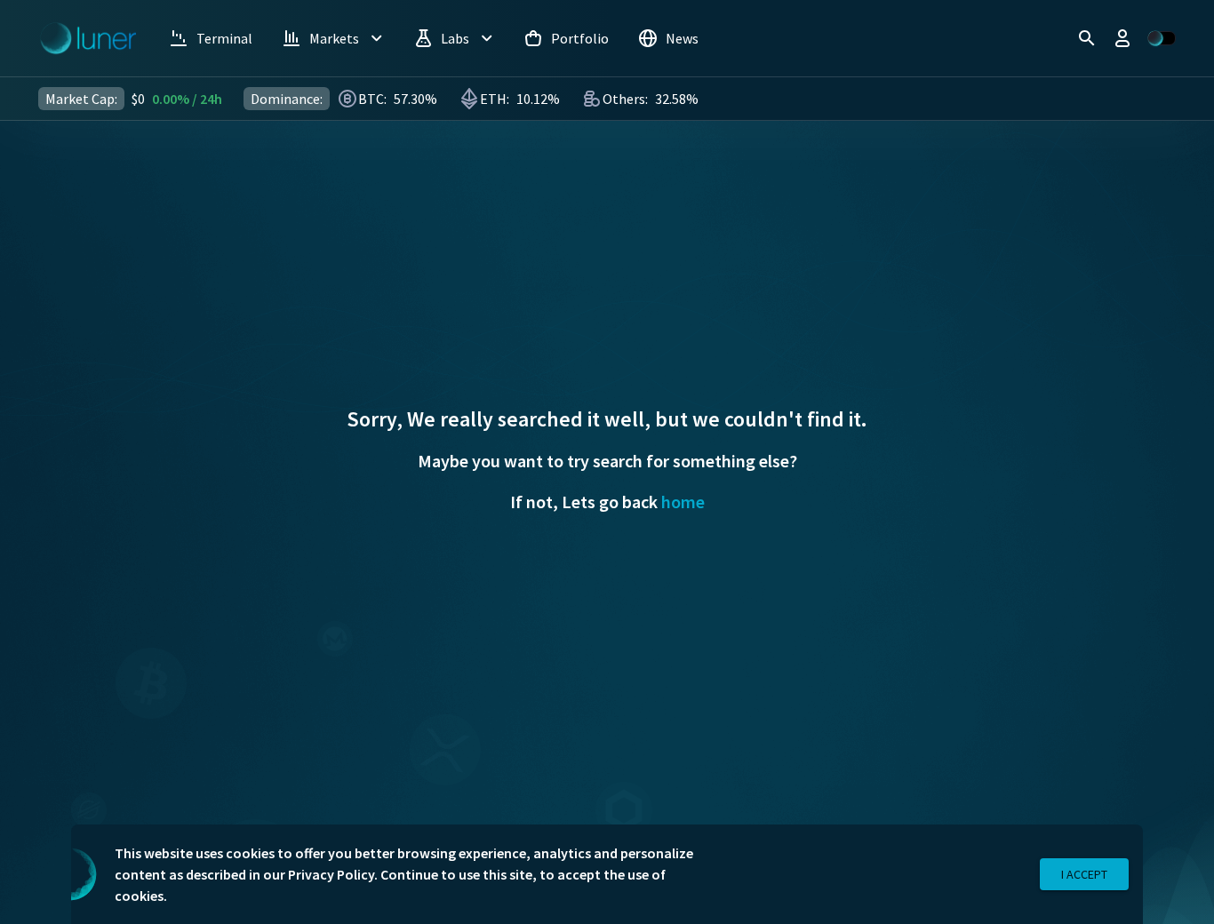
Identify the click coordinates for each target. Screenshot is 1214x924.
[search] (1087, 38)
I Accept (1084, 874)
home (683, 501)
